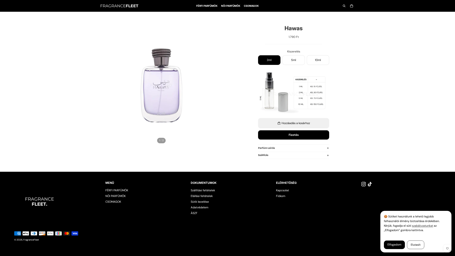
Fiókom (280, 196)
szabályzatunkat (422, 226)
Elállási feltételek (202, 196)
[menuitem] (207, 6)
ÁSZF (194, 213)
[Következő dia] (220, 82)
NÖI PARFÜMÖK (115, 196)
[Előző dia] (102, 82)
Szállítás (263, 155)
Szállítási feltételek (203, 190)
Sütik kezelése (200, 202)
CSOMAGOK (113, 202)
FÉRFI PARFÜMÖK (116, 190)
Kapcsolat (282, 190)
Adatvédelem (199, 207)
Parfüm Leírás (266, 148)
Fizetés (294, 135)
